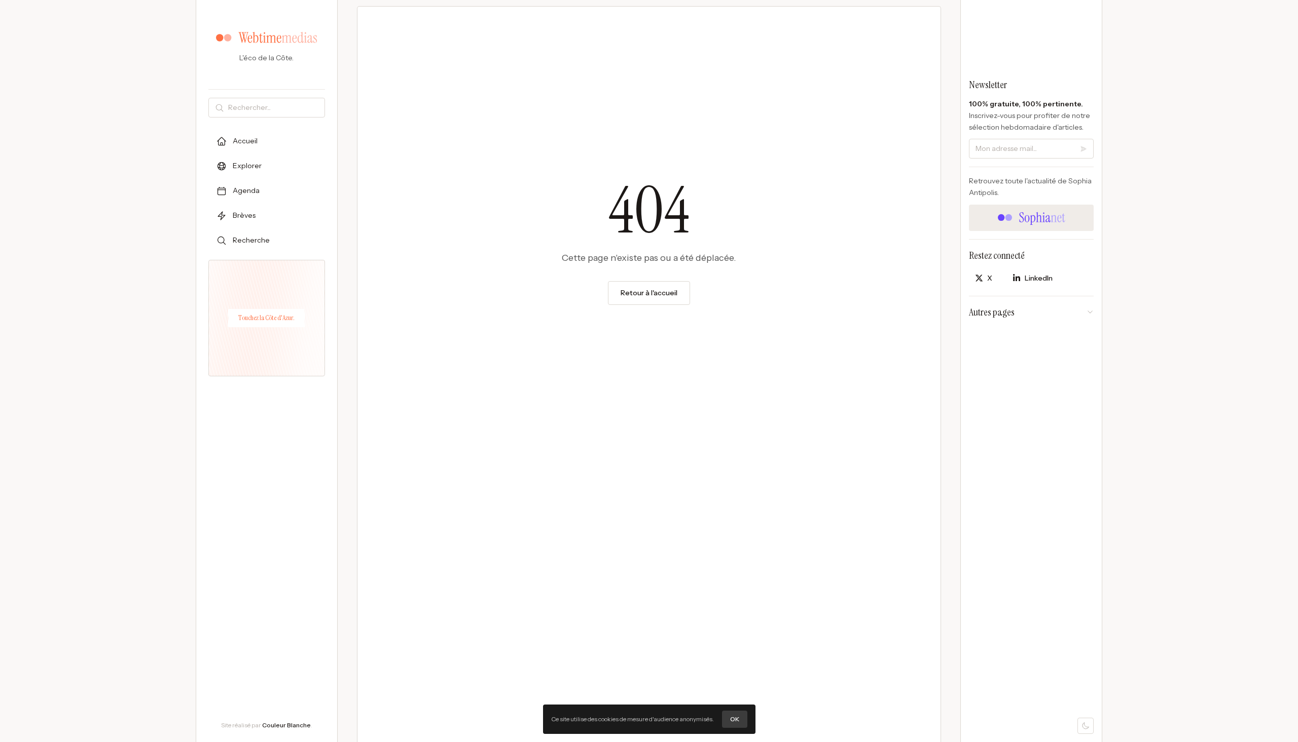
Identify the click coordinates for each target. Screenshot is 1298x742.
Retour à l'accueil (649, 292)
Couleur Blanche (286, 725)
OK (734, 719)
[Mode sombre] (1085, 726)
